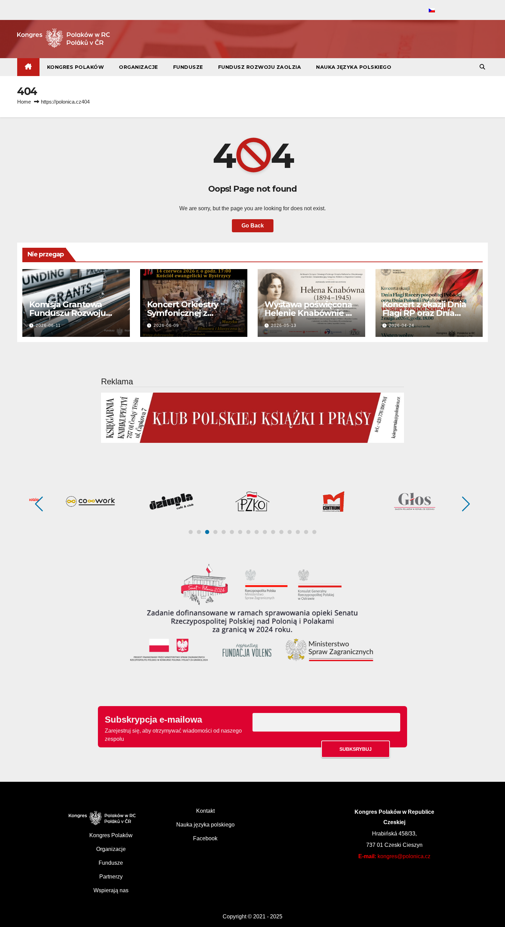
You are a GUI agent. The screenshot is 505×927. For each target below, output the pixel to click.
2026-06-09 (166, 325)
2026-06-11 (48, 325)
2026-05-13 (283, 325)
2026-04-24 (401, 325)
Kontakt (205, 811)
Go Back (253, 225)
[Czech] (432, 11)
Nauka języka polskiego (353, 67)
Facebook (205, 838)
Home (24, 102)
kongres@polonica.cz (404, 856)
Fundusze (188, 67)
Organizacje (138, 67)
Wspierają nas (110, 890)
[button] (482, 67)
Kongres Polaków (75, 67)
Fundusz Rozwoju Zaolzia (259, 67)
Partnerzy (111, 877)
